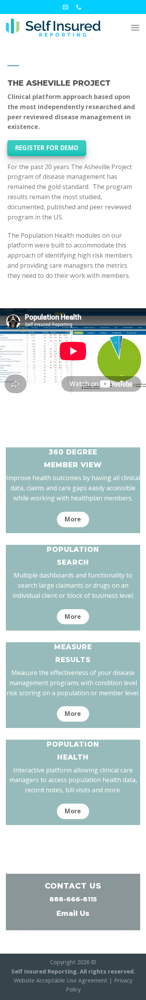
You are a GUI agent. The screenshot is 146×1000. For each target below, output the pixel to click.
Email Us (73, 913)
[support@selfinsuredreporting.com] (66, 7)
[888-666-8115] (79, 7)
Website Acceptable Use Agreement (60, 980)
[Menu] (135, 27)
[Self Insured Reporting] (53, 28)
